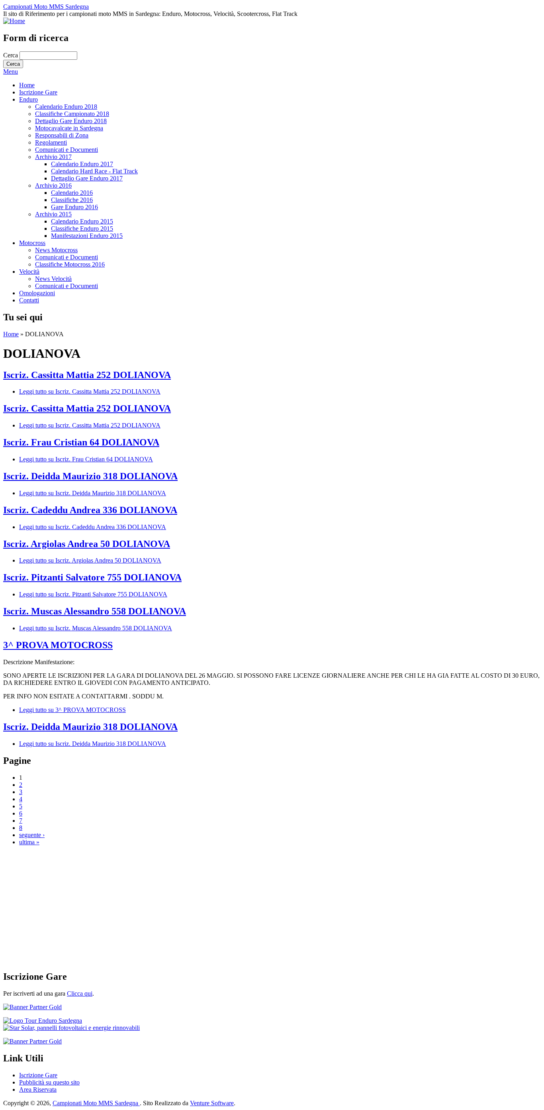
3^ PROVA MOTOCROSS (58, 645)
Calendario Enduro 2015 (82, 221)
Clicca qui (79, 993)
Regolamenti (51, 142)
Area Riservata (38, 1089)
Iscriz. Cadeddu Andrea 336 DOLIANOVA (90, 510)
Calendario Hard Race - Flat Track (94, 171)
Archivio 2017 (53, 156)
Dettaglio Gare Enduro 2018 (71, 121)
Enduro (28, 99)
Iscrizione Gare (38, 92)
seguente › (32, 835)
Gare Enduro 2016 (74, 207)
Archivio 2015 (53, 214)
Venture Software (212, 1103)
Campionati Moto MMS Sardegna (46, 6)
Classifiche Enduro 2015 (82, 228)
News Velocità (53, 278)
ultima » (29, 842)
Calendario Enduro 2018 (66, 106)
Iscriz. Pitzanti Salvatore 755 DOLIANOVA (92, 577)
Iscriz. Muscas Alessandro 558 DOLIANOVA (94, 611)
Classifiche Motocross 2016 (70, 264)
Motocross (32, 242)
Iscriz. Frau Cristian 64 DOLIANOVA (81, 442)
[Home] (14, 21)
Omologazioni (37, 293)
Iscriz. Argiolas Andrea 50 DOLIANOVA (86, 544)
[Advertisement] (242, 908)
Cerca (11, 55)
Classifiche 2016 (72, 199)
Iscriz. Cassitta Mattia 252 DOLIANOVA (87, 375)
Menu (10, 71)
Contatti (29, 300)
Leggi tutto (89, 391)
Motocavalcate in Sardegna (69, 128)
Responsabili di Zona (61, 135)
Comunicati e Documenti (66, 149)
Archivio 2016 (53, 185)
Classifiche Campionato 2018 (72, 113)
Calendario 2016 (72, 192)
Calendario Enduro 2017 (82, 164)
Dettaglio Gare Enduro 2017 (87, 178)
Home (27, 85)
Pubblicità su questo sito (49, 1082)
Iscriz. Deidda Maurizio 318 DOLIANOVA (90, 476)
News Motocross (56, 250)
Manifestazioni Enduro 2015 (87, 235)
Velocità (29, 271)
